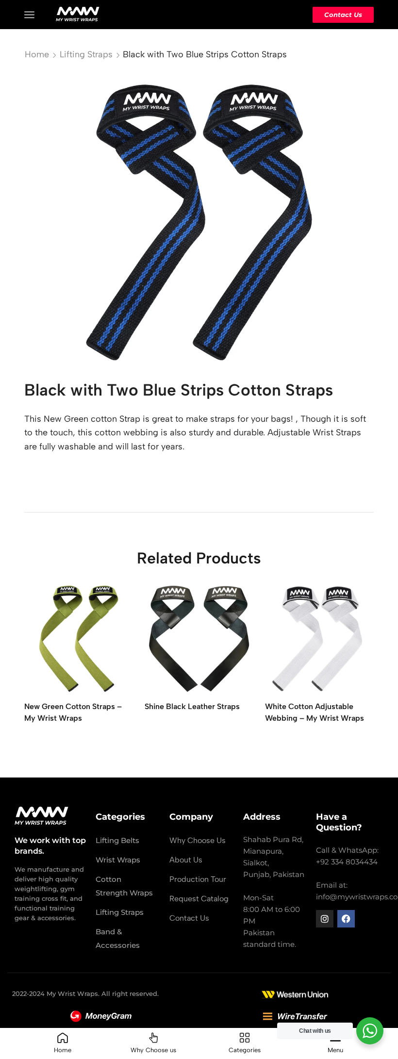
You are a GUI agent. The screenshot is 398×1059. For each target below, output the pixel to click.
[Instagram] (324, 918)
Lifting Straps (86, 54)
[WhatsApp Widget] (369, 1030)
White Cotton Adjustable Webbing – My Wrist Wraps (314, 712)
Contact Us (343, 14)
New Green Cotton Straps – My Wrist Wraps (73, 712)
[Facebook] (346, 918)
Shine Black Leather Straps (192, 706)
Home (37, 54)
